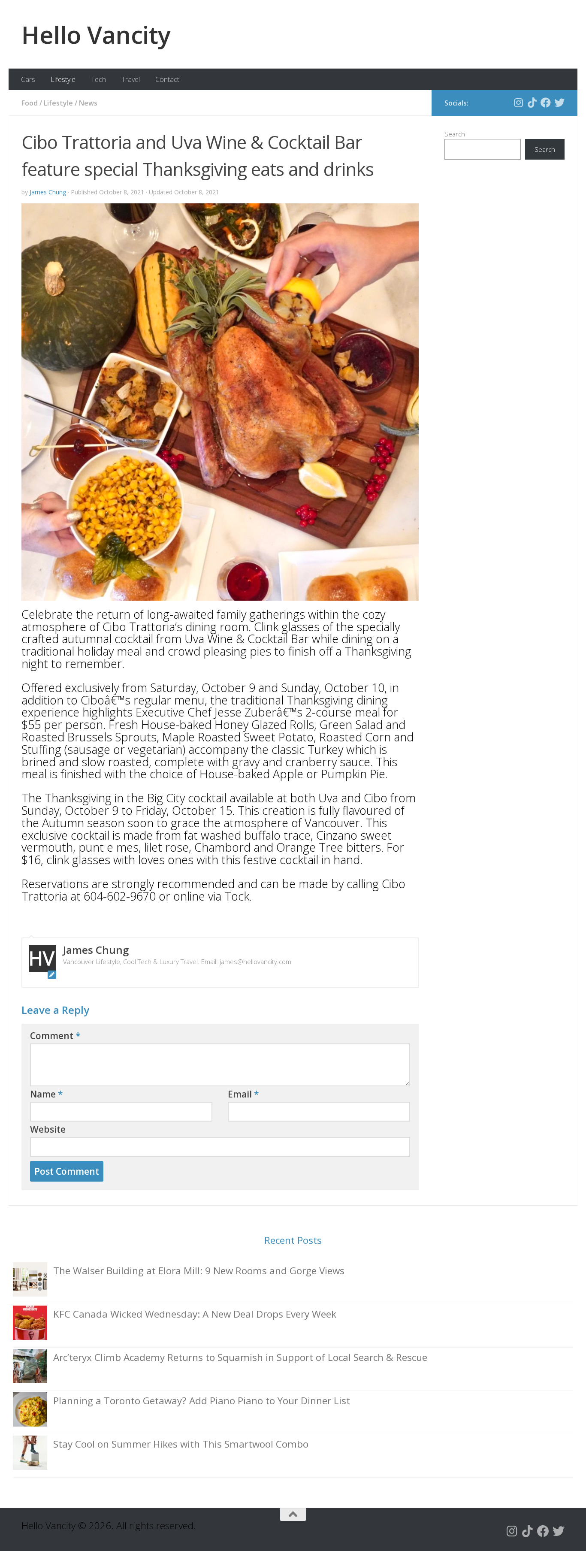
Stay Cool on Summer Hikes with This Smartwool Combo (180, 1444)
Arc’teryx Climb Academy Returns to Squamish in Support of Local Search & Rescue (240, 1357)
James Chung (48, 192)
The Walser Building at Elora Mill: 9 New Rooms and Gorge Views (198, 1270)
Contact (167, 79)
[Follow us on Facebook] (546, 102)
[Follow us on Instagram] (518, 102)
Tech (98, 79)
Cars (28, 79)
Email (243, 1094)
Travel (130, 79)
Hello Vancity (96, 34)
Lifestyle (63, 79)
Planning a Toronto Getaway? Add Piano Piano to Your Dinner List (201, 1400)
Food (29, 103)
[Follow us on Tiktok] (532, 102)
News (88, 103)
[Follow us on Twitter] (559, 102)
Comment (55, 1036)
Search (454, 134)
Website (48, 1129)
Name (46, 1094)
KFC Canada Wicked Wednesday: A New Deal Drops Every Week (194, 1314)
